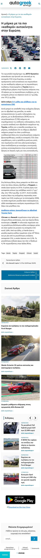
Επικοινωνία (35, 548)
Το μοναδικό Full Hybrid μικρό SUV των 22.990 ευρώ (28, 427)
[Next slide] (38, 48)
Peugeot (22, 253)
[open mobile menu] (1, 4)
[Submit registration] (34, 538)
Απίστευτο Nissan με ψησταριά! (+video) (21, 275)
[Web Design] (20, 553)
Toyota (15, 253)
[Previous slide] (3, 48)
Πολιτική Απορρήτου (25, 548)
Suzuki (36, 253)
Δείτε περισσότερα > (7, 332)
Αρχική (4, 14)
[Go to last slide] (30, 418)
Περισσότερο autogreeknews (9, 548)
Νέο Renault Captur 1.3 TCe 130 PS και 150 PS (21, 263)
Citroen (29, 253)
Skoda (8, 253)
